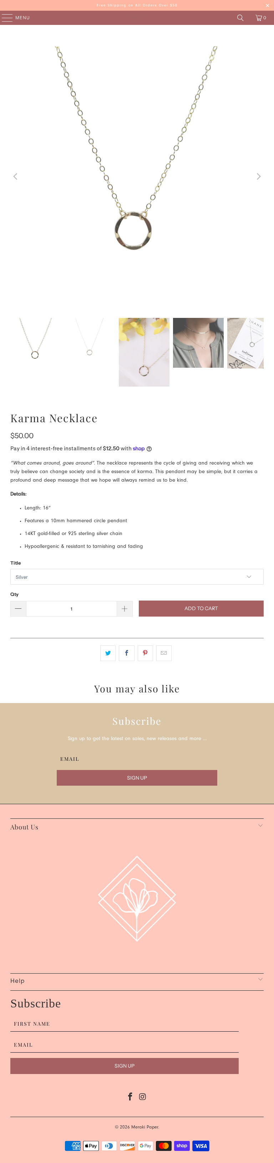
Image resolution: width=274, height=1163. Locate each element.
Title (15, 563)
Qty (14, 594)
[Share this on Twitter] (108, 653)
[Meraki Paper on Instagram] (143, 1098)
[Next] (258, 176)
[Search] (240, 18)
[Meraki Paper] (137, 18)
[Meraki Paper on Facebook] (130, 1098)
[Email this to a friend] (164, 653)
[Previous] (15, 176)
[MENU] (3, 18)
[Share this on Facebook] (126, 653)
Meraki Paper (144, 1127)
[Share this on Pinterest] (145, 653)
